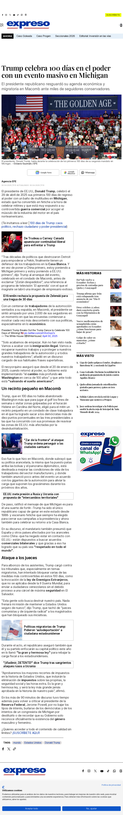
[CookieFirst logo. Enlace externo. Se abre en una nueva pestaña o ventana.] (3, 787)
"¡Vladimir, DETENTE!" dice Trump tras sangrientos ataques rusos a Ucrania (37, 664)
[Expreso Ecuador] (24, 774)
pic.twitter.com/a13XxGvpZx (39, 333)
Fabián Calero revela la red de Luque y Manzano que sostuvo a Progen (99, 398)
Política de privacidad (111, 785)
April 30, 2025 (49, 336)
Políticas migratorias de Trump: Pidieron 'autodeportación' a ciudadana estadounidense (45, 630)
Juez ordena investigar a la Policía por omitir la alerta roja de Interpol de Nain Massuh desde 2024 (99, 409)
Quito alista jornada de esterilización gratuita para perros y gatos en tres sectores (98, 387)
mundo (17, 742)
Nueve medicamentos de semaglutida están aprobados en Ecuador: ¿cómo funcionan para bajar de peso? (89, 326)
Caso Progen (43, 35)
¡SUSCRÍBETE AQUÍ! (26, 733)
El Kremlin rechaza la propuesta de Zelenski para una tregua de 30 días (35, 297)
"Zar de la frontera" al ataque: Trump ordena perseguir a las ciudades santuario (44, 443)
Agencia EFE (9, 181)
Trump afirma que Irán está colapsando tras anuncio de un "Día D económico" (89, 297)
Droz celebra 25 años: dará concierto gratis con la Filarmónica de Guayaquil (88, 311)
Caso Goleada (24, 35)
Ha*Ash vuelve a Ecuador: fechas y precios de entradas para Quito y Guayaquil (89, 283)
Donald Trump (52, 742)
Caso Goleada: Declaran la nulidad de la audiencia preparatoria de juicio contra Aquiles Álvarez (100, 374)
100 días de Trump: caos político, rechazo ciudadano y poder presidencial (34, 224)
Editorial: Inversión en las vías (95, 35)
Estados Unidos (32, 742)
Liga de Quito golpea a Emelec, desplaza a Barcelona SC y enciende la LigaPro (100, 364)
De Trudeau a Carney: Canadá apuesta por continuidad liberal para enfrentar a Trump (44, 242)
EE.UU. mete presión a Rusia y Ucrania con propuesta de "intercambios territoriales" (31, 495)
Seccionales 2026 (65, 35)
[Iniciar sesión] (121, 25)
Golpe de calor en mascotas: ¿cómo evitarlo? (86, 340)
